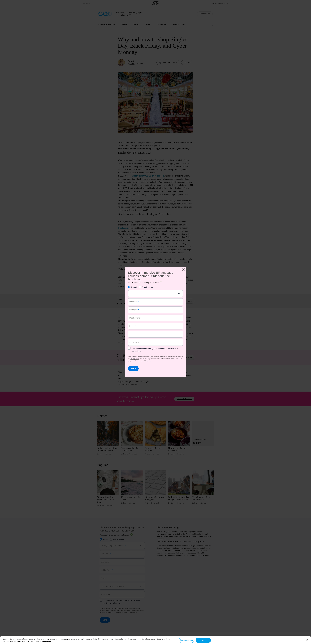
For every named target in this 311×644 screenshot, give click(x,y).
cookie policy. (46, 641)
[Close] (307, 639)
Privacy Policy (134, 359)
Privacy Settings (186, 640)
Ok (203, 640)
